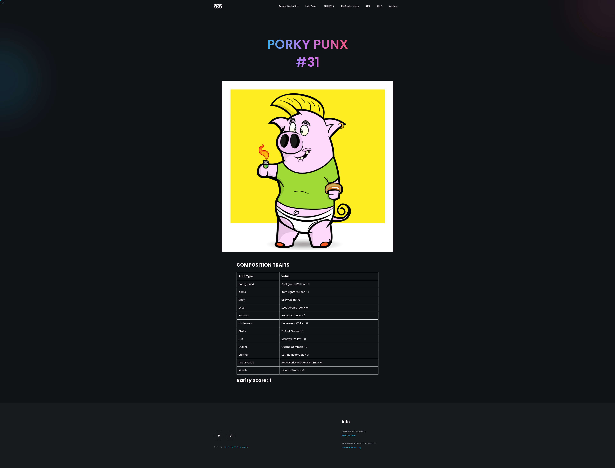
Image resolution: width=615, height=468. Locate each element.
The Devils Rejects (350, 6)
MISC (379, 6)
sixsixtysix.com (237, 447)
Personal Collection (288, 6)
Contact (393, 6)
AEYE (368, 6)
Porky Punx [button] (310, 6)
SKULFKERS (329, 6)
